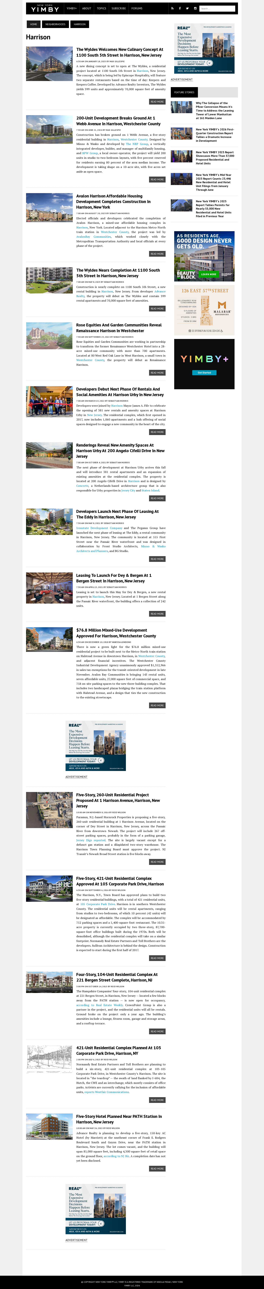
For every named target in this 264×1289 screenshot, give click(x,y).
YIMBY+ (72, 8)
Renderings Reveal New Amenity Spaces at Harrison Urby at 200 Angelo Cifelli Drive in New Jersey (120, 450)
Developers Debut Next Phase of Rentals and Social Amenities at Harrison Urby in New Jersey (120, 391)
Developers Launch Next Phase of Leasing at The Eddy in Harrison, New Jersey (117, 514)
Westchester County (134, 139)
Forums (136, 8)
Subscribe (119, 8)
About (86, 8)
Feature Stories (184, 92)
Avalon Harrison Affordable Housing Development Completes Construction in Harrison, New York (113, 201)
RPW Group (90, 153)
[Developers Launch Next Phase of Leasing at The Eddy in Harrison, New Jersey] (49, 532)
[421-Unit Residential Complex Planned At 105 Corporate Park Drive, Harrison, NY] (49, 1071)
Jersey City (128, 490)
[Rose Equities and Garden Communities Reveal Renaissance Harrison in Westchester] (49, 347)
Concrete (82, 486)
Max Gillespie (117, 61)
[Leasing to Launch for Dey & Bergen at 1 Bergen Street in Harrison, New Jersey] (49, 601)
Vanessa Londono (121, 642)
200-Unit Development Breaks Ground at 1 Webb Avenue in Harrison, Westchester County (118, 120)
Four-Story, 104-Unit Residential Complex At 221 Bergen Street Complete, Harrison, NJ (117, 977)
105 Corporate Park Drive (97, 904)
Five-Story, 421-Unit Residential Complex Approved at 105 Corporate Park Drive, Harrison (120, 881)
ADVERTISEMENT (76, 777)
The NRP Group (137, 144)
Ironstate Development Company (99, 528)
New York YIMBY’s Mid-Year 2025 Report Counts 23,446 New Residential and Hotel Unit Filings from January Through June (213, 182)
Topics (101, 8)
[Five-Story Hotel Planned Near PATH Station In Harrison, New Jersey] (49, 1137)
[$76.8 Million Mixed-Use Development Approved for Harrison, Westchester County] (49, 649)
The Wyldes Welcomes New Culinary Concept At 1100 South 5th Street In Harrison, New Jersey (119, 52)
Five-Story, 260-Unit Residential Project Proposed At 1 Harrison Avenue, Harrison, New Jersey (118, 800)
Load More (96, 1259)
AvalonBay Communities (93, 237)
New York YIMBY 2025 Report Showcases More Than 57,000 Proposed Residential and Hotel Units (215, 157)
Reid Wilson (119, 812)
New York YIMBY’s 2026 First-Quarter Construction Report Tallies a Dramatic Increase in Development (215, 135)
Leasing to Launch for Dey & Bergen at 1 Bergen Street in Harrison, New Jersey (114, 578)
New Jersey (94, 415)
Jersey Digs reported (90, 840)
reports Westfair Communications (106, 1092)
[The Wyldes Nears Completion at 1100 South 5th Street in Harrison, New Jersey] (49, 291)
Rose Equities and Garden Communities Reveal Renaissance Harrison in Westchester (119, 327)
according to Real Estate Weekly (99, 1005)
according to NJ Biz (116, 1156)
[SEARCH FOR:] (217, 8)
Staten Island (150, 490)
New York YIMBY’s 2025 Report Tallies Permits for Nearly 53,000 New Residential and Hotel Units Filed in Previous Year (213, 208)
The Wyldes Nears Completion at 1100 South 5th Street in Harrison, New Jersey (118, 272)
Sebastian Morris (119, 213)
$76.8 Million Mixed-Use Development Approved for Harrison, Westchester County (116, 632)
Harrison (142, 71)
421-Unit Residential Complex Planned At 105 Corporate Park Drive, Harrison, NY (118, 1050)
